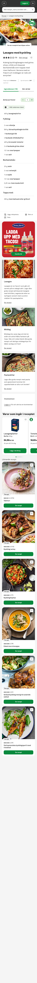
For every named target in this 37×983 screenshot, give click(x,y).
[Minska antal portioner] (23, 100)
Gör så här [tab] (26, 89)
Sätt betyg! (23, 58)
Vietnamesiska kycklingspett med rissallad (17, 746)
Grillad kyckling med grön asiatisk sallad (17, 696)
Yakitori (7, 501)
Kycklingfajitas (10, 598)
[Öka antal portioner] (32, 100)
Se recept (18, 505)
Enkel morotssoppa (11, 646)
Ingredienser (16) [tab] (11, 89)
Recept (4, 16)
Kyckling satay (9, 549)
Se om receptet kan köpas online (18, 45)
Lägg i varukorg (15, 451)
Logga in (25, 3)
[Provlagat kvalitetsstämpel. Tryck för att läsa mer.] (32, 23)
